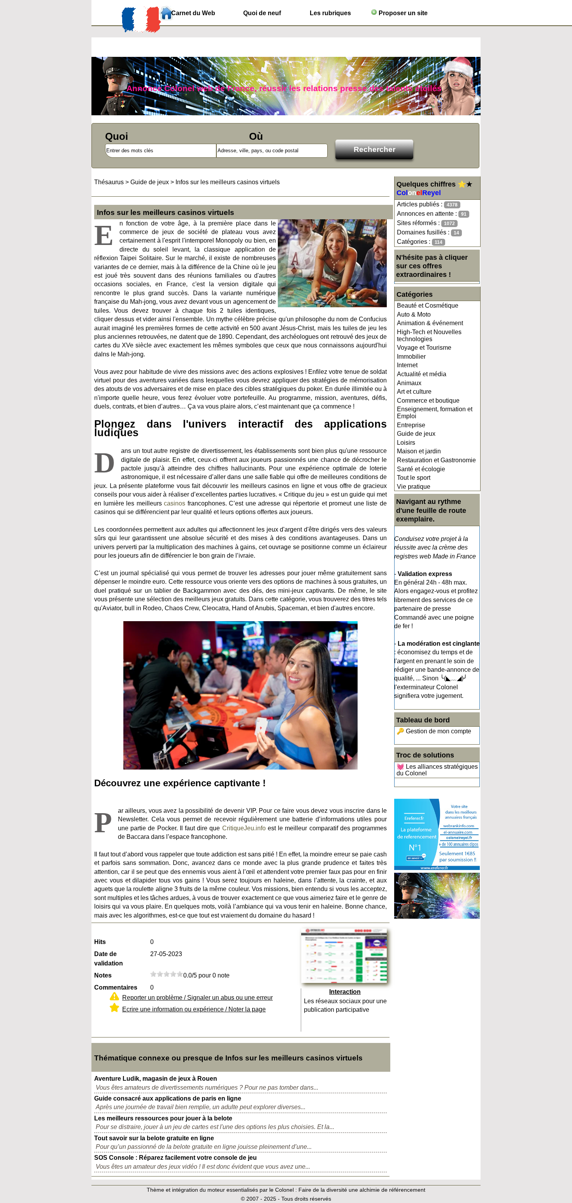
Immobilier (411, 356)
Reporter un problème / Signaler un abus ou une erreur (197, 997)
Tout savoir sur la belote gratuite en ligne (154, 1138)
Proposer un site (402, 13)
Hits (100, 942)
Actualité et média (421, 374)
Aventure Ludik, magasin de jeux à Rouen (155, 1078)
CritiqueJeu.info (244, 828)
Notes (103, 975)
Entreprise (411, 425)
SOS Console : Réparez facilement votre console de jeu (175, 1157)
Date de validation (108, 959)
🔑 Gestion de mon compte (434, 731)
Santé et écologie (421, 469)
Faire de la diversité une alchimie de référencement (361, 1190)
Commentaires (115, 987)
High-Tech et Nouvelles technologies (429, 335)
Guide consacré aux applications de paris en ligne (167, 1098)
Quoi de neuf (262, 13)
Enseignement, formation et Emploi (434, 412)
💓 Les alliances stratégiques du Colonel (437, 770)
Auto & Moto (414, 314)
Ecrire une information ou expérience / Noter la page (194, 1009)
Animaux (409, 383)
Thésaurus (109, 182)
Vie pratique (413, 486)
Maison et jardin (419, 451)
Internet (407, 365)
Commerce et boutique (428, 400)
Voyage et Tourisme (424, 347)
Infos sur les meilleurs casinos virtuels (227, 182)
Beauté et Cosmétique (427, 305)
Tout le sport (413, 477)
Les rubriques (330, 13)
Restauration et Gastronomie (436, 460)
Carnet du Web (193, 13)
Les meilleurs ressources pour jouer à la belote (163, 1118)
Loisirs (406, 442)
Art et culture (414, 391)
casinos (174, 503)
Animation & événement (430, 323)
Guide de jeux (416, 433)
